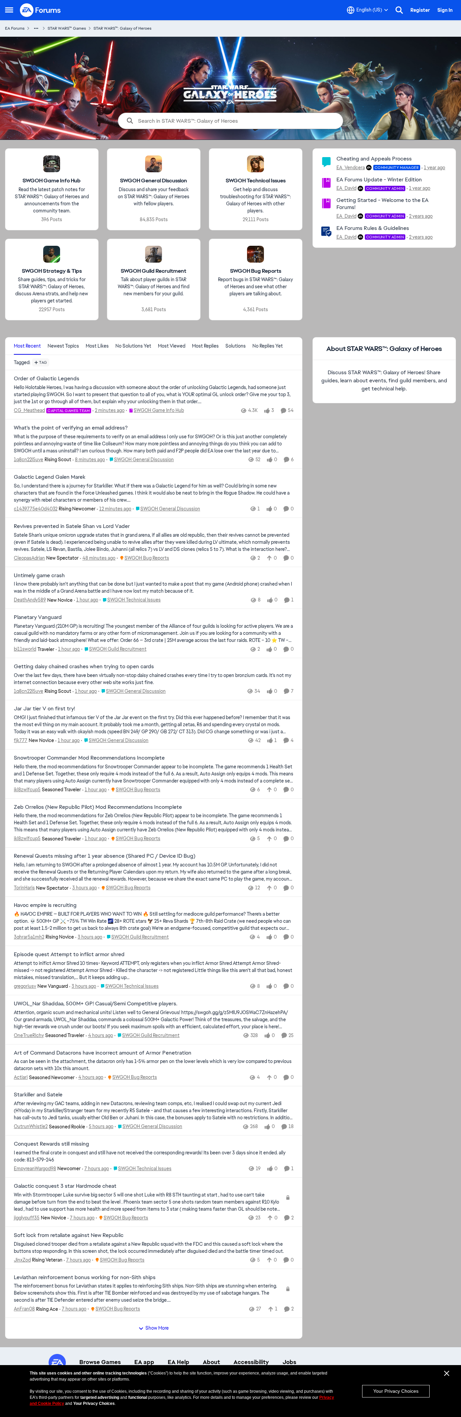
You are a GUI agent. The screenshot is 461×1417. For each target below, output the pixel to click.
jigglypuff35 (26, 1218)
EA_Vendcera (350, 168)
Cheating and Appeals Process (374, 158)
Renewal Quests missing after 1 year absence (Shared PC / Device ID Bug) (104, 856)
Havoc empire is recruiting (45, 905)
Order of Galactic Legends (46, 378)
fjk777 (20, 740)
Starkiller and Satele (38, 1094)
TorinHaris (24, 888)
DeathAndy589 (30, 600)
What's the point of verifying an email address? (71, 427)
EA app (144, 1362)
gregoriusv (25, 986)
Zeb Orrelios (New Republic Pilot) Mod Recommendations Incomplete (98, 807)
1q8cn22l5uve (28, 459)
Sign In (445, 10)
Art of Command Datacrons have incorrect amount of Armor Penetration (102, 1053)
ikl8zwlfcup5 (27, 790)
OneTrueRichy (29, 1035)
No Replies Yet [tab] (267, 346)
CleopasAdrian (29, 558)
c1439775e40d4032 (35, 509)
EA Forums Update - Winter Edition (379, 179)
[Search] (399, 10)
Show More (157, 1328)
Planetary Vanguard (38, 617)
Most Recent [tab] (27, 346)
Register (420, 10)
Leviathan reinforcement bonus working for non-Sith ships (85, 1277)
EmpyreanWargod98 (35, 1168)
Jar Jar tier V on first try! (44, 708)
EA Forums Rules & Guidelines (372, 228)
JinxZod (22, 1260)
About (211, 1362)
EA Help (178, 1362)
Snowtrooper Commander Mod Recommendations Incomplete (89, 758)
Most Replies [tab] (205, 346)
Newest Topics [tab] (63, 346)
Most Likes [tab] (97, 346)
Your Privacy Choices (395, 1391)
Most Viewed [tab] (171, 346)
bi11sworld (25, 649)
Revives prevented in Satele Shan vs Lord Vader (72, 526)
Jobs (289, 1362)
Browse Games (100, 1362)
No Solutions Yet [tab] (133, 346)
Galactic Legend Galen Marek (49, 477)
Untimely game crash (39, 575)
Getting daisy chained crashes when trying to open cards (84, 666)
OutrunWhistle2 (31, 1126)
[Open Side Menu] (9, 10)
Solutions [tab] (235, 346)
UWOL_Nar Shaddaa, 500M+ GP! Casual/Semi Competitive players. (95, 1003)
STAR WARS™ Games (67, 28)
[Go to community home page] (40, 10)
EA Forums (15, 28)
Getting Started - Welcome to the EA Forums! (382, 204)
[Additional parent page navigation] (36, 28)
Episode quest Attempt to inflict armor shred (69, 954)
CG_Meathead (29, 410)
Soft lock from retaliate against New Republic (69, 1235)
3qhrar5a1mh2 (29, 937)
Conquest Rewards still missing (51, 1144)
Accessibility (251, 1362)
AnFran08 (24, 1309)
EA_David (346, 188)
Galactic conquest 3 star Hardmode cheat (65, 1186)
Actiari (21, 1077)
